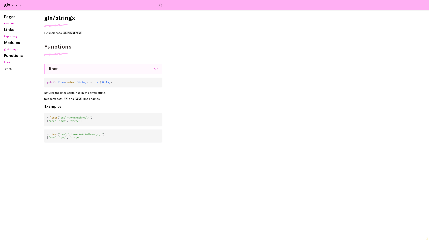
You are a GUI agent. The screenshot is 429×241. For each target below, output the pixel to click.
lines (7, 62)
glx (7, 5)
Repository (10, 36)
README (9, 23)
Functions (58, 46)
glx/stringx (11, 49)
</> (156, 68)
